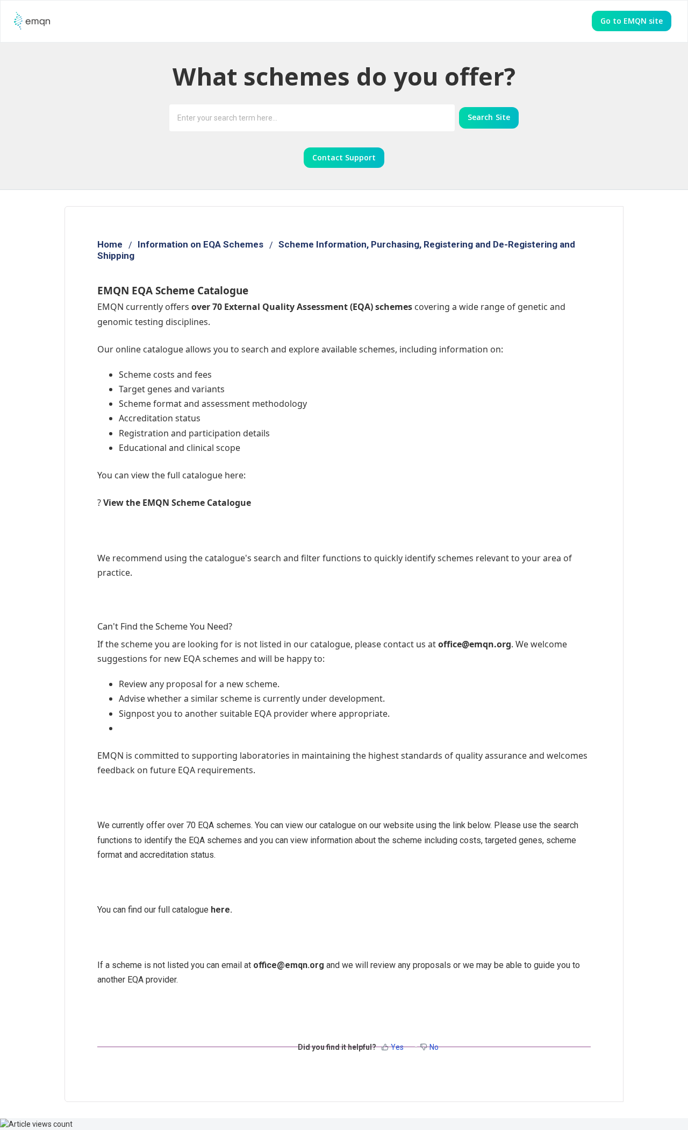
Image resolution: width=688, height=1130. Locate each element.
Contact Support (344, 157)
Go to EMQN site (631, 21)
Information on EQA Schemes (200, 244)
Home (110, 244)
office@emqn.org (288, 965)
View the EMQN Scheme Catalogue (177, 502)
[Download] (324, 434)
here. (221, 910)
